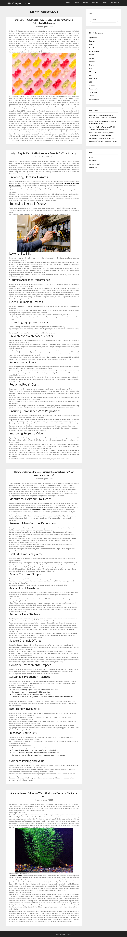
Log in (91, 157)
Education (92, 48)
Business (85, 2)
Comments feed (94, 164)
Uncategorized (94, 99)
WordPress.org (94, 167)
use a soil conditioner (38, 509)
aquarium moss (17, 875)
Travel (91, 96)
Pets (90, 75)
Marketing (92, 72)
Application (93, 37)
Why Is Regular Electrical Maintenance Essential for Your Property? (44, 153)
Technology (93, 92)
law (90, 68)
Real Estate (115, 2)
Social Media (93, 89)
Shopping (95, 2)
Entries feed (93, 160)
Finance (104, 2)
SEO (90, 82)
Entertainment (94, 51)
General (68, 2)
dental (91, 44)
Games (91, 58)
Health (76, 2)
